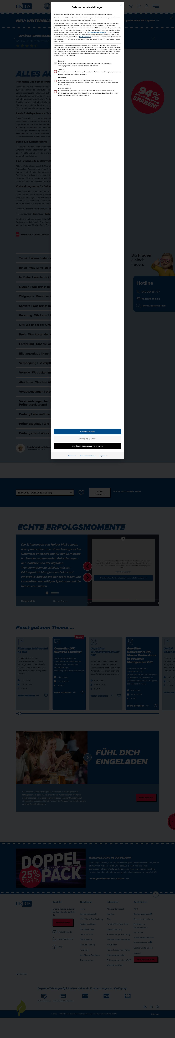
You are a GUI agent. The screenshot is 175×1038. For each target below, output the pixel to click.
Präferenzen (72, 456)
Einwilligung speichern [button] (87, 439)
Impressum (103, 456)
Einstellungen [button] (84, 37)
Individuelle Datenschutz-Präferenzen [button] (87, 446)
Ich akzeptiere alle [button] (87, 431)
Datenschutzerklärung (96, 32)
